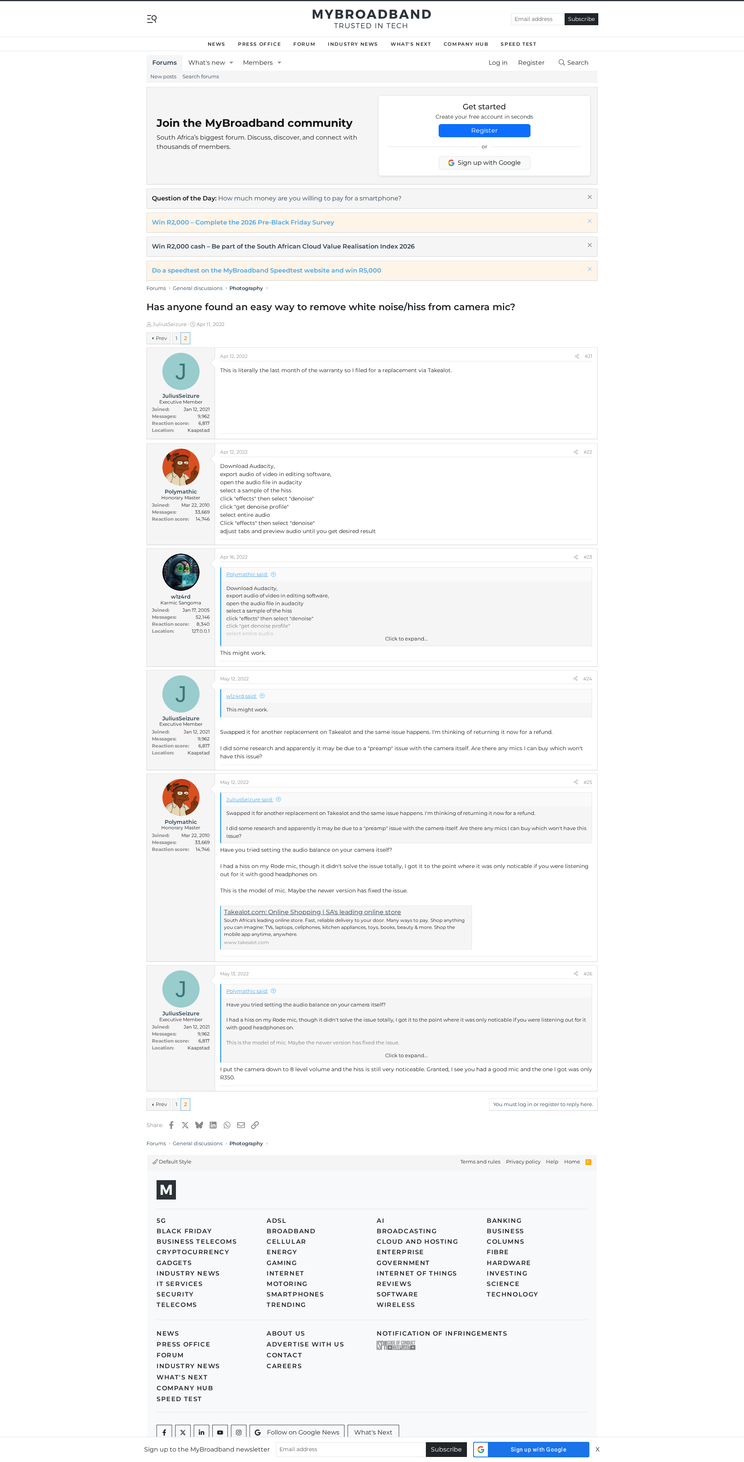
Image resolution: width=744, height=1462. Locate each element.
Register (484, 130)
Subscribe (581, 19)
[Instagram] (238, 1432)
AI (380, 1220)
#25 (588, 782)
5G (161, 1220)
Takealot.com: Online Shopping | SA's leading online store (312, 912)
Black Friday (184, 1231)
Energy (282, 1252)
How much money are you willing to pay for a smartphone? (309, 198)
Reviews (394, 1284)
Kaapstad (199, 430)
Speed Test (518, 44)
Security (175, 1294)
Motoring (287, 1284)
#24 (587, 679)
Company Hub (466, 44)
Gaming (282, 1263)
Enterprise (400, 1252)
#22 (588, 452)
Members (258, 62)
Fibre (498, 1252)
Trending (286, 1304)
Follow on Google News (303, 1432)
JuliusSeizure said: (249, 799)
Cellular (287, 1241)
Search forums (201, 76)
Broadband (291, 1231)
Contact (284, 1355)
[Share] (577, 356)
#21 (588, 356)
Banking (504, 1220)
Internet (286, 1273)
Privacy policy (523, 1161)
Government (403, 1263)
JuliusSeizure (170, 324)
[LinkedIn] (201, 1432)
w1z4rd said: (241, 696)
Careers (284, 1366)
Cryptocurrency (193, 1252)
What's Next (411, 44)
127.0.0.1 (201, 631)
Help (552, 1161)
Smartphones (295, 1294)
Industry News (353, 44)
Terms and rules (480, 1161)
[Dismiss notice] (589, 198)
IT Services (180, 1284)
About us (286, 1333)
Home (572, 1161)
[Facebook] (164, 1432)
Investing (507, 1273)
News (217, 44)
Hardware (509, 1263)
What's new (206, 62)
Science (503, 1284)
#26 (588, 974)
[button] (231, 63)
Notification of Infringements (442, 1333)
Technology (513, 1294)
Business (505, 1231)
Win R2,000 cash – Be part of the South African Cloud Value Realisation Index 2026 (283, 246)
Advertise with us (305, 1344)
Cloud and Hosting (417, 1241)
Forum (304, 44)
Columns (505, 1241)
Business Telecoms (197, 1241)
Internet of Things (417, 1273)
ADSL (276, 1220)
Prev (161, 338)
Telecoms (177, 1304)
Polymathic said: (247, 574)
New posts (163, 76)
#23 (588, 557)
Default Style (174, 1161)
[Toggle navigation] (152, 18)
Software (397, 1294)
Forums (164, 62)
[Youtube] (220, 1432)
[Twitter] (183, 1432)
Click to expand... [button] (406, 638)
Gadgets (174, 1263)
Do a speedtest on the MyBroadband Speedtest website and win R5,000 (266, 270)
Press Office (259, 44)
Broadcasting (407, 1231)
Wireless (396, 1304)
